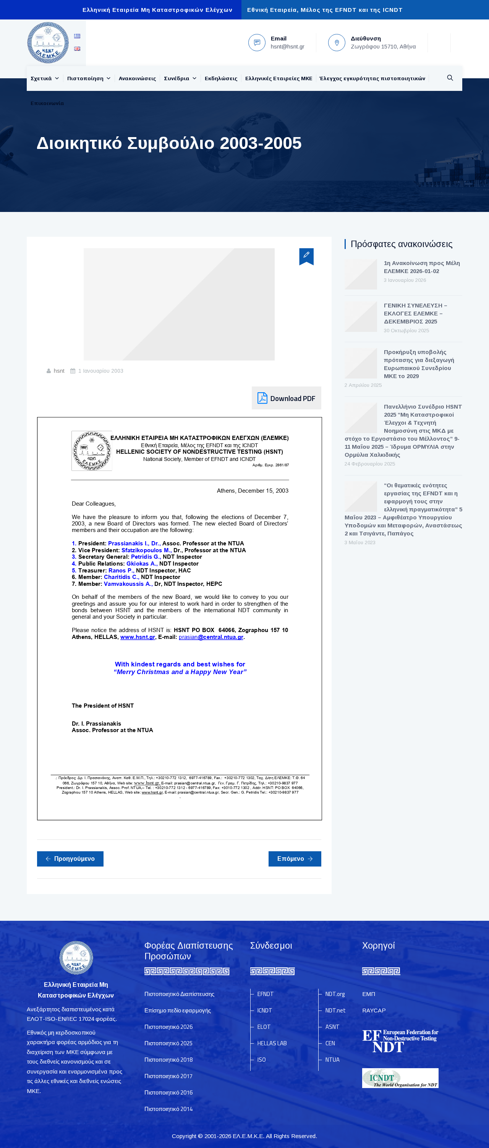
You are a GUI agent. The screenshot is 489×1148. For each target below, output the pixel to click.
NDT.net (335, 1010)
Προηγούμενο (74, 858)
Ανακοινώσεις (137, 78)
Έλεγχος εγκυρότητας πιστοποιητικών (372, 78)
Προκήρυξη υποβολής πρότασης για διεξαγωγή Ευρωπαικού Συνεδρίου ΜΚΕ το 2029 (419, 364)
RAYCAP (374, 1010)
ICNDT (264, 1010)
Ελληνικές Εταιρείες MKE (279, 78)
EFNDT (265, 994)
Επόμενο (290, 858)
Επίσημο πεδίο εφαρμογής (177, 1010)
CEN (330, 1043)
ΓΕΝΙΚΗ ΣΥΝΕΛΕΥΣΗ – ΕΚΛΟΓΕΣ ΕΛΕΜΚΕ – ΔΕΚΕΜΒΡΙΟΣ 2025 (415, 313)
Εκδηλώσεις (221, 78)
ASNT (332, 1026)
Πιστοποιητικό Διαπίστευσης (179, 994)
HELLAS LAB (272, 1043)
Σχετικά (41, 78)
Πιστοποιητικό (168, 1026)
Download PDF (293, 398)
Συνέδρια (176, 78)
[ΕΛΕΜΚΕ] (48, 42)
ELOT (264, 1026)
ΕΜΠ (368, 994)
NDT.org (335, 994)
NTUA (332, 1059)
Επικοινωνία (47, 103)
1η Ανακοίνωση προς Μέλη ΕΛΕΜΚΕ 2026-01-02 (422, 267)
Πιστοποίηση (85, 78)
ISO (261, 1059)
